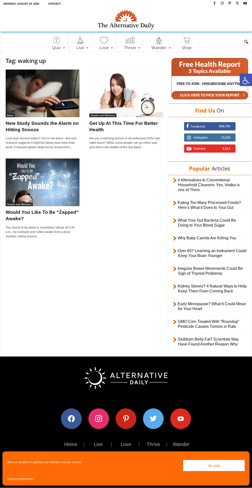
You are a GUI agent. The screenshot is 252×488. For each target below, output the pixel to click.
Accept (214, 465)
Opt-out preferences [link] (20, 479)
